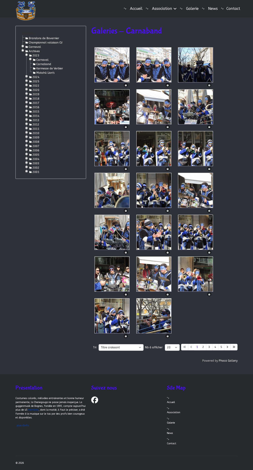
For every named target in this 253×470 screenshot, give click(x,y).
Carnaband (43, 63)
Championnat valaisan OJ (45, 42)
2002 (36, 167)
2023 (36, 55)
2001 (36, 171)
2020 (36, 89)
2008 (36, 141)
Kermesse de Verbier (49, 68)
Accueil (136, 8)
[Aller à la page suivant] (227, 347)
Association (162, 8)
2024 (36, 76)
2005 (36, 154)
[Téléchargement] (126, 84)
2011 (36, 128)
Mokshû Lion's (45, 72)
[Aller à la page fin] (234, 347)
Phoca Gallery (228, 360)
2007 (36, 145)
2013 (36, 120)
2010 (36, 133)
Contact (233, 8)
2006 (36, 150)
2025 (36, 81)
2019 (36, 94)
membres (33, 409)
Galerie (192, 8)
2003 (36, 163)
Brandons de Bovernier (44, 38)
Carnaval (35, 46)
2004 (36, 158)
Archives (34, 51)
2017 (36, 102)
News (213, 8)
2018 (36, 98)
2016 (36, 107)
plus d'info (23, 425)
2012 (36, 124)
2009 (36, 137)
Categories (28, 33)
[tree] (51, 104)
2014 (36, 115)
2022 (36, 85)
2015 (36, 111)
